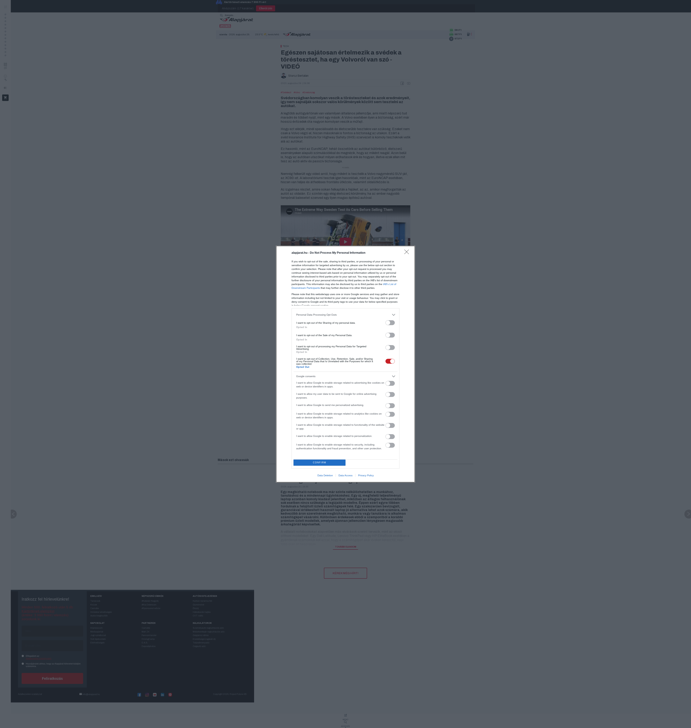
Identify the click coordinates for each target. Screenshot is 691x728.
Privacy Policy (366, 475)
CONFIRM (319, 462)
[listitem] (345, 315)
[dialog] (345, 364)
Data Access (345, 475)
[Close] (407, 253)
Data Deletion (325, 475)
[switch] (390, 322)
